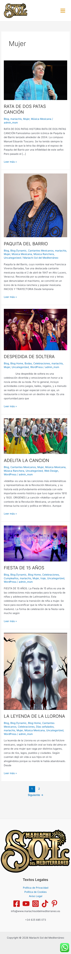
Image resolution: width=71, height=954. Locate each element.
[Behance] (45, 903)
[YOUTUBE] (26, 903)
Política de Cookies (35, 891)
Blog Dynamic (18, 250)
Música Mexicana (41, 118)
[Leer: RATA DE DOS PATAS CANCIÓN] (35, 80)
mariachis (16, 118)
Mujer (26, 118)
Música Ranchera (43, 254)
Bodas (28, 363)
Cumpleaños (11, 578)
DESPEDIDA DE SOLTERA (29, 356)
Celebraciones (41, 363)
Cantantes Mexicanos (41, 250)
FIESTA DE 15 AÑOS (24, 567)
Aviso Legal (35, 896)
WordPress (36, 367)
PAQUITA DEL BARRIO (26, 243)
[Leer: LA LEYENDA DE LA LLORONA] (35, 671)
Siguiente (35, 795)
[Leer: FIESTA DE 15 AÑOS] (35, 543)
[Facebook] (16, 903)
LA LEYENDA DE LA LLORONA (34, 716)
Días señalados (45, 726)
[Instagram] (35, 903)
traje (43, 578)
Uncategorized (12, 257)
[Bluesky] (54, 903)
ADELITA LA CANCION (26, 460)
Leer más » (10, 161)
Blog (6, 118)
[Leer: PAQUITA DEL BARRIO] (35, 205)
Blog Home (16, 363)
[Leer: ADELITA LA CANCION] (35, 435)
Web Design (51, 470)
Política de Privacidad (35, 887)
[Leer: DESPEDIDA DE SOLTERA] (35, 329)
